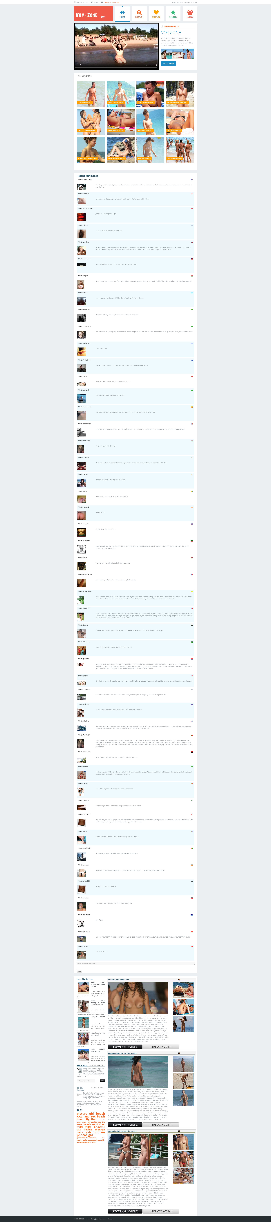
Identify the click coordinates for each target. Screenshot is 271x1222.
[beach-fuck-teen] (183, 1024)
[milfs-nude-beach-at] (183, 1142)
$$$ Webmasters (101, 1219)
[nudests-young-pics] (183, 1081)
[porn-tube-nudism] (183, 1007)
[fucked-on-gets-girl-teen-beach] (183, 1176)
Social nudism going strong (98, 1050)
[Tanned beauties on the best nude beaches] (160, 1047)
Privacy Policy (91, 1219)
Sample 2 (156, 17)
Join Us (190, 17)
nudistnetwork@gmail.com (111, 2)
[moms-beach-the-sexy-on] (183, 1098)
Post (79, 971)
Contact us (111, 1219)
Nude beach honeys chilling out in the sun (98, 984)
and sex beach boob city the (91, 1118)
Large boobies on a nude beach (98, 1034)
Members (173, 17)
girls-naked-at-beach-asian (89, 1138)
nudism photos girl (91, 1133)
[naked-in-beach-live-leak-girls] (183, 1064)
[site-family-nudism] (183, 1159)
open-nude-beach (94, 1140)
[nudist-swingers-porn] (183, 990)
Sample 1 (139, 17)
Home (122, 17)
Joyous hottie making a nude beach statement (98, 1002)
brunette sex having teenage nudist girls (91, 1129)
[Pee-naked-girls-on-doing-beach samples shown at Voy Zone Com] (188, 54)
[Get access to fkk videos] (125, 1047)
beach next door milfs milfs (91, 1125)
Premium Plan (171, 26)
